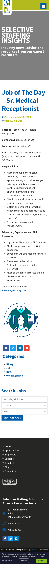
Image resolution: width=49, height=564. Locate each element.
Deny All (24, 560)
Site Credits (43, 550)
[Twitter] (10, 538)
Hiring (9, 364)
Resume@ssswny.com (14, 290)
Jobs (9, 368)
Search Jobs (12, 417)
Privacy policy (7, 560)
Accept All (41, 560)
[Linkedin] (16, 538)
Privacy (33, 550)
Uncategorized (14, 375)
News (9, 371)
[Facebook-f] (5, 538)
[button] (43, 6)
